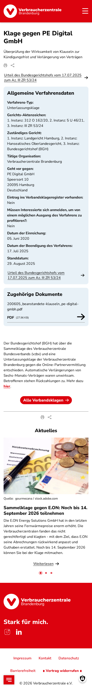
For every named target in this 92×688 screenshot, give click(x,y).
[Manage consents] (82, 678)
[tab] (41, 573)
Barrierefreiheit (23, 670)
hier (7, 386)
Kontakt (45, 658)
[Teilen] (12, 65)
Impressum (22, 658)
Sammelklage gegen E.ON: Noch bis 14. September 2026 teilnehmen (45, 510)
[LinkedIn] (19, 632)
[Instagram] (7, 632)
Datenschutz (69, 658)
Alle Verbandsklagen (43, 400)
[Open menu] (9, 679)
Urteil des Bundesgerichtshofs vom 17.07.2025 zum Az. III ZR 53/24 (43, 78)
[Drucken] (5, 65)
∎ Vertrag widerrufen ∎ (62, 670)
